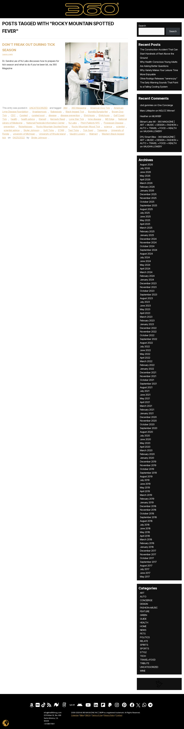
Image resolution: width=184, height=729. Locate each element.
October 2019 (147, 469)
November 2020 (148, 420)
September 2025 (148, 205)
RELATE (144, 641)
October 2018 (147, 513)
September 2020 (148, 428)
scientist (120, 126)
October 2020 (147, 424)
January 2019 (147, 502)
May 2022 (145, 354)
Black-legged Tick (75, 111)
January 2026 (147, 190)
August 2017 (146, 565)
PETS (143, 633)
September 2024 (148, 249)
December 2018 (148, 506)
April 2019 (145, 491)
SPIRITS (144, 644)
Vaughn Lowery (77, 133)
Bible (82, 715)
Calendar (75, 715)
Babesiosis (56, 111)
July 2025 (145, 212)
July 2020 (145, 435)
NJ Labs (73, 122)
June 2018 (145, 528)
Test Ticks (73, 130)
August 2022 (146, 342)
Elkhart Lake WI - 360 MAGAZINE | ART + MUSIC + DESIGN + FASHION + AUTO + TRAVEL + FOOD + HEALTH (159, 125)
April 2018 (145, 535)
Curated (24, 115)
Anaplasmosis (39, 111)
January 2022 (147, 368)
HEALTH (144, 622)
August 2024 (146, 253)
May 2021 (145, 398)
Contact (119, 715)
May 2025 (145, 220)
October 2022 (147, 335)
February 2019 (147, 498)
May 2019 (145, 487)
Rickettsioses (25, 126)
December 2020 (148, 417)
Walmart (93, 133)
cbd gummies (147, 105)
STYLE (143, 652)
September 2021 (148, 383)
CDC (13, 115)
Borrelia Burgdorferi (98, 111)
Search (142, 25)
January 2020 (147, 457)
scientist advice (12, 130)
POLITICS (145, 637)
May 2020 (145, 443)
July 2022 (145, 346)
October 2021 (147, 379)
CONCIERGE (146, 600)
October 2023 (147, 290)
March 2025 (146, 227)
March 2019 (146, 495)
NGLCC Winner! (167, 110)
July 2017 (144, 569)
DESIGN (144, 603)
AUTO (143, 596)
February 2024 (147, 275)
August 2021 (146, 387)
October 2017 (147, 558)
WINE (142, 670)
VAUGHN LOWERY (152, 131)
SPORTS (144, 648)
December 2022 (148, 328)
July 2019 (145, 480)
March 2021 (146, 405)
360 (65, 107)
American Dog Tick (100, 107)
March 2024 (146, 272)
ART (142, 592)
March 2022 (146, 361)
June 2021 (145, 394)
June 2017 (145, 572)
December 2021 (148, 372)
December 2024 (148, 238)
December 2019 (148, 461)
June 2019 (145, 483)
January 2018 (147, 546)
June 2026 (145, 172)
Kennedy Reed (57, 119)
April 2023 (145, 313)
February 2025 (147, 231)
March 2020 (146, 450)
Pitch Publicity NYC (90, 122)
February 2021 (147, 409)
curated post (38, 115)
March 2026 (146, 183)
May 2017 (145, 576)
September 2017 (148, 561)
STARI (61, 130)
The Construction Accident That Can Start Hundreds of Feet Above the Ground (159, 53)
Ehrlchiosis (89, 115)
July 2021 (144, 391)
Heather (144, 116)
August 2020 (146, 431)
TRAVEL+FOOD (148, 659)
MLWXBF (156, 116)
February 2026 (147, 186)
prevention (9, 126)
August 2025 (146, 209)
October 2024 (147, 246)
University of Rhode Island (52, 133)
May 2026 (145, 175)
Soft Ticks (48, 130)
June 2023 (145, 305)
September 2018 (148, 517)
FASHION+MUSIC (149, 607)
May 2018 (145, 532)
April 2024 (145, 268)
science (108, 126)
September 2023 (148, 294)
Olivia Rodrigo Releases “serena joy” (158, 78)
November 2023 (148, 287)
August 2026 (146, 164)
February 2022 (147, 365)
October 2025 (147, 201)
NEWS (143, 630)
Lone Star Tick (76, 119)
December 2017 (148, 550)
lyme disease (94, 119)
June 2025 (145, 216)
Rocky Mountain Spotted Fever (52, 126)
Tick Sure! (88, 130)
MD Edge (109, 119)
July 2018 (145, 524)
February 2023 (147, 320)
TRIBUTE (144, 663)
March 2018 (146, 539)
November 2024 (148, 242)
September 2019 (148, 472)
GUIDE (143, 618)
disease (52, 115)
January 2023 (147, 324)
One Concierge (165, 105)
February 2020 (147, 454)
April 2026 (145, 179)
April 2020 (145, 446)
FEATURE (144, 611)
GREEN (143, 615)
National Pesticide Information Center (45, 122)
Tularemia (102, 130)
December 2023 (148, 283)
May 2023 (145, 309)
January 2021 (147, 413)
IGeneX (42, 119)
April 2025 (145, 224)
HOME (143, 626)
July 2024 (145, 257)
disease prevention (70, 115)
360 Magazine (78, 107)
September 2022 (148, 339)
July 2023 (145, 301)
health (14, 119)
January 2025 (147, 235)
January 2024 (147, 279)
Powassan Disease (113, 122)
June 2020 (145, 439)
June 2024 (145, 261)
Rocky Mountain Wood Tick (86, 126)
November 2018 (148, 509)
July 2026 (145, 168)
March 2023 (146, 316)
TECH (143, 656)
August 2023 (146, 298)
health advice (28, 119)
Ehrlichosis (104, 115)
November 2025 (148, 198)
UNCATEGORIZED (38, 107)
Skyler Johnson (31, 130)
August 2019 (146, 476)
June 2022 (145, 350)
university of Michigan (24, 133)
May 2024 (145, 264)
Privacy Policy (109, 715)
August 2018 (146, 521)
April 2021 (145, 402)
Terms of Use (97, 715)
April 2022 (145, 357)
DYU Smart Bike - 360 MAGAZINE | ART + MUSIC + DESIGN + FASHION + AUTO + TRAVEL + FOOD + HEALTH (159, 140)
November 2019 (148, 465)
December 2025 (148, 194)
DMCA (87, 715)
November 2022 (148, 331)
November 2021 (148, 376)
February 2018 (147, 543)
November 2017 (148, 554)
